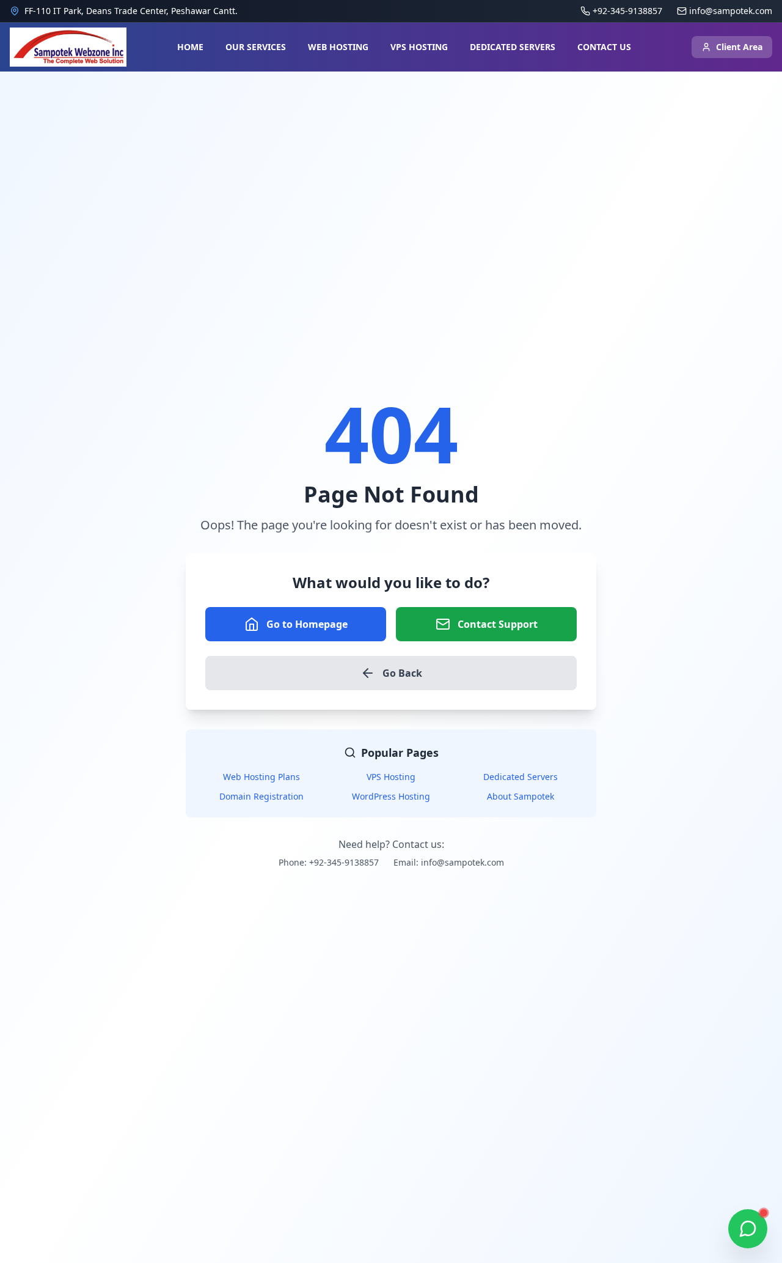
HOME (190, 47)
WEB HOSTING (338, 47)
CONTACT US (604, 47)
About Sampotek (520, 796)
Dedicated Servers (520, 776)
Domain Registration (261, 796)
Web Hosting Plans (261, 776)
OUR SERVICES (255, 47)
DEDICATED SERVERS (512, 47)
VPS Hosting (391, 776)
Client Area (739, 47)
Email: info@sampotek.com (448, 862)
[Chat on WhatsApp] (747, 1228)
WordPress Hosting (391, 796)
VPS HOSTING (419, 47)
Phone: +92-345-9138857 (329, 862)
